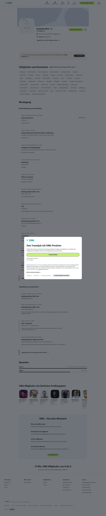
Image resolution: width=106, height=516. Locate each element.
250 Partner (39, 265)
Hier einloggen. (30, 260)
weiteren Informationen (32, 269)
